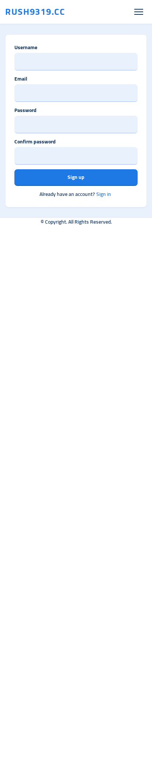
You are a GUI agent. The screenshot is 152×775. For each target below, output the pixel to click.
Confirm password (35, 142)
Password (25, 110)
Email (20, 79)
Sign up (76, 177)
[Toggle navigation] (138, 12)
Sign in (103, 194)
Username (25, 47)
